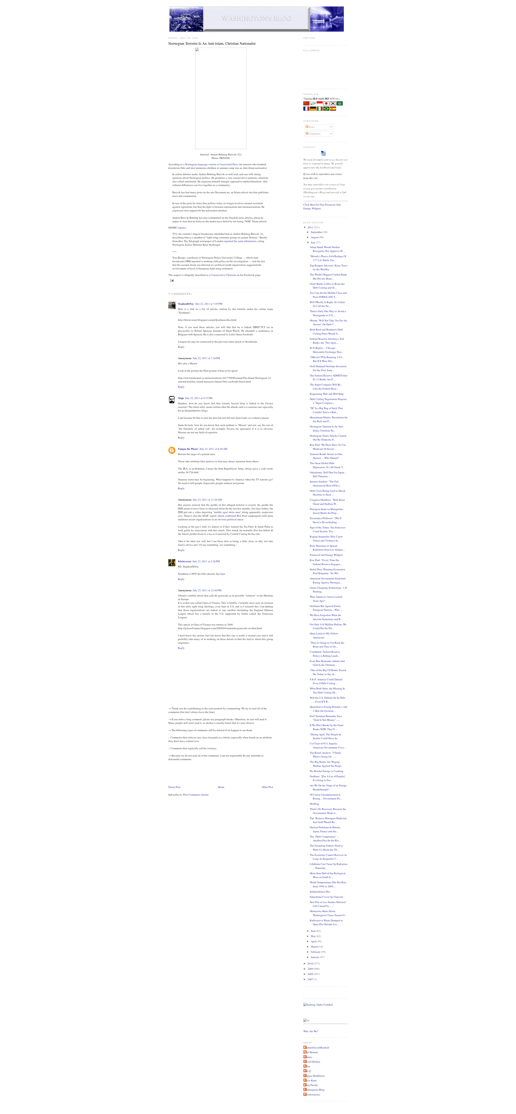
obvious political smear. (231, 519)
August (315, 237)
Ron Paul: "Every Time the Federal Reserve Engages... (326, 562)
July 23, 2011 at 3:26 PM (206, 561)
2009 (311, 969)
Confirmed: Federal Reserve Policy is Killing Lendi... (325, 654)
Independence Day (320, 891)
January (315, 957)
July (313, 242)
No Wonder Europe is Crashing (326, 771)
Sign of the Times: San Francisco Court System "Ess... (327, 529)
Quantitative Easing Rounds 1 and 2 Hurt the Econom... (328, 709)
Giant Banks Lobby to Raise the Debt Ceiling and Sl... (327, 286)
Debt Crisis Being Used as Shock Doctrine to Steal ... (327, 493)
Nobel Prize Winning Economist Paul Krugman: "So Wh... (327, 571)
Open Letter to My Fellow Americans (324, 635)
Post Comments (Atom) (195, 794)
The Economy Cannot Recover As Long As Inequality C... (328, 857)
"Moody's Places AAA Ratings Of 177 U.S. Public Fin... (328, 258)
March (314, 946)
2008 (311, 974)
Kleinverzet (184, 561)
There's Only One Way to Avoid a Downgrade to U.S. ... (328, 313)
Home (221, 787)
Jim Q (307, 1071)
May (313, 936)
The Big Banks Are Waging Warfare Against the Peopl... (326, 764)
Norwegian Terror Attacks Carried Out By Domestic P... (328, 438)
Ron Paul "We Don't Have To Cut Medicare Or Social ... (328, 447)
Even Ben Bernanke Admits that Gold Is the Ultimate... (327, 663)
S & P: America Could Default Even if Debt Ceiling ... (326, 681)
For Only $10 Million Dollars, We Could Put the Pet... (328, 626)
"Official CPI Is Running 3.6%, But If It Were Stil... (326, 359)
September (317, 232)
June (313, 931)
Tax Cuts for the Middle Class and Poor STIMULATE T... (328, 295)
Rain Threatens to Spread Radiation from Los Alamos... (327, 548)
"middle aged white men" (227, 512)
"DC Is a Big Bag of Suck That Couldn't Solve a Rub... (326, 410)
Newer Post (174, 787)
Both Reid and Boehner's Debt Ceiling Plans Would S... (326, 331)
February (316, 952)
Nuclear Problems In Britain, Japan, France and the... (325, 829)
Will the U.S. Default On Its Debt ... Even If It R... (327, 700)
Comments (314, 133)
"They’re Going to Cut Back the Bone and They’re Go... (327, 644)
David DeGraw (312, 1061)
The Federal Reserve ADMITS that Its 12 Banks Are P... (328, 377)
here (223, 574)
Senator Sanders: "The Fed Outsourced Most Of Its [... (325, 483)
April (314, 941)
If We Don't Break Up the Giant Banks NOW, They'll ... (326, 727)
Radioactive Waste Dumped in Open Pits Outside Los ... (326, 922)
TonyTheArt (311, 1085)
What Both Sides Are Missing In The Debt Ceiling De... (327, 690)
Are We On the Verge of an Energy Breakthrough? (328, 787)
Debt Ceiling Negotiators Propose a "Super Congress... (328, 401)
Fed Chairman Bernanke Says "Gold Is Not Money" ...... (326, 718)
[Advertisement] (241, 773)
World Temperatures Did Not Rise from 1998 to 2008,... (328, 884)
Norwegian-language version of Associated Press (211, 164)
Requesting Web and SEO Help (327, 394)
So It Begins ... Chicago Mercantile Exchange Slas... (326, 350)
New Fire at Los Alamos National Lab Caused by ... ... (328, 904)
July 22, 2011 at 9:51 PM (198, 398)
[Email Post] (171, 280)
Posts (311, 127)
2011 (311, 227)
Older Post (267, 787)
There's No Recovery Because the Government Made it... (328, 811)
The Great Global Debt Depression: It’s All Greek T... (327, 465)
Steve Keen (310, 1080)
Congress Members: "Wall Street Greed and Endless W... (327, 502)
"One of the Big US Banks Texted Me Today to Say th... (328, 672)
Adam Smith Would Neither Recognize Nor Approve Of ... (327, 249)
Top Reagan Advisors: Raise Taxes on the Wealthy (328, 267)
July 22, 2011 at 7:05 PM (209, 304)
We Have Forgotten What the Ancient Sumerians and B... (326, 617)
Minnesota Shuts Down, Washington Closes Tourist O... (328, 913)
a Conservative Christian (222, 275)
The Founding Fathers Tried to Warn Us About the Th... (326, 847)
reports (182, 227)
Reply (181, 347)
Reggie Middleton (314, 1076)
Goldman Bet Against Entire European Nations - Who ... (326, 608)
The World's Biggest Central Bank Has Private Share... (328, 276)
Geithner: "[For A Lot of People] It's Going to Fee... (327, 778)
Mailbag (314, 803)
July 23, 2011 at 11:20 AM (207, 499)
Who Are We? (310, 1031)
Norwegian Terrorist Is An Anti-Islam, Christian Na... (327, 428)
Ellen (307, 1066)
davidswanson (312, 1094)
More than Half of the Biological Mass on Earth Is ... (327, 875)
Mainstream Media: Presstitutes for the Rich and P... (328, 419)
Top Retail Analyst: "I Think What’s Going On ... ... (325, 755)
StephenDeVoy (186, 304)
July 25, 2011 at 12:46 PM (207, 590)
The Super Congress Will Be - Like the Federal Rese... (326, 386)
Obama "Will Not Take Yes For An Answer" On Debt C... (328, 322)
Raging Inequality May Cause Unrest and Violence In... (326, 538)
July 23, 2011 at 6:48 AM (213, 449)
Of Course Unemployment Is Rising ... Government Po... (326, 796)
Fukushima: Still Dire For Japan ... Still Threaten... (328, 474)
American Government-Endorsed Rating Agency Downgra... (327, 580)
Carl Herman (311, 1052)
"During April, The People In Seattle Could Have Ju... (325, 736)
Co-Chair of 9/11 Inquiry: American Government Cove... (328, 745)
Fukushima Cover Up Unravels (326, 897)
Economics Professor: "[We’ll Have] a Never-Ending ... (325, 520)
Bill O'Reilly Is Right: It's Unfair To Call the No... (327, 304)
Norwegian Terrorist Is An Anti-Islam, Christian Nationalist (212, 43)
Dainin (308, 1057)
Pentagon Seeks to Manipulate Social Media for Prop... (326, 511)
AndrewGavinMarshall (316, 1047)
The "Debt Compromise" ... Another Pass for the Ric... (325, 838)
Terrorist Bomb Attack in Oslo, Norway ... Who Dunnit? (326, 456)
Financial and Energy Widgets (326, 555)
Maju (181, 398)
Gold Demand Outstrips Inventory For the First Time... (328, 368)
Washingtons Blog (314, 1089)
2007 (311, 979)
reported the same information (240, 241)
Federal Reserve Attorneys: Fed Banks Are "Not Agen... (327, 341)
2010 (311, 963)
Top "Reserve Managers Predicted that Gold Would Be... (328, 820)
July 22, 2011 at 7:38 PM (206, 358)
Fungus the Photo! (188, 449)
